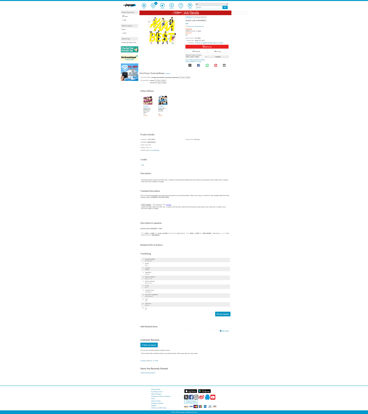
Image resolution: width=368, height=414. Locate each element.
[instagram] (196, 397)
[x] (186, 397)
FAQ (153, 398)
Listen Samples (223, 314)
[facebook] (191, 397)
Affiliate (154, 405)
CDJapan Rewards (157, 403)
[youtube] (212, 397)
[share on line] (207, 65)
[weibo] (201, 397)
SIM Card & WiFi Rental (159, 408)
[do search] (225, 7)
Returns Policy (156, 401)
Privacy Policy (156, 389)
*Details (168, 73)
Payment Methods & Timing (193, 61)
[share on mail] (224, 65)
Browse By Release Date (129, 42)
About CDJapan (156, 394)
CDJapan (143, 360)
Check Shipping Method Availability (195, 60)
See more (225, 331)
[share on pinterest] (215, 65)
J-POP (156, 360)
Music (150, 360)
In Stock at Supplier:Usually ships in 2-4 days (209, 43)
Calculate (217, 56)
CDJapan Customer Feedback (161, 396)
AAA (186, 23)
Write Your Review (149, 345)
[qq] (207, 397)
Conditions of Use (157, 391)
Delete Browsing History (148, 373)
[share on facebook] (198, 65)
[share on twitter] (189, 65)
